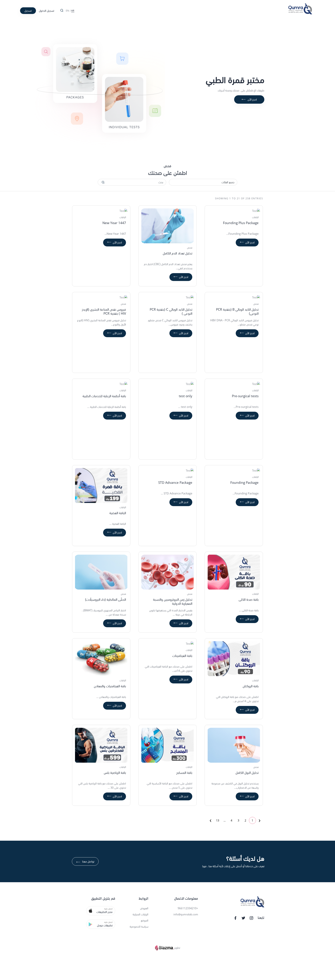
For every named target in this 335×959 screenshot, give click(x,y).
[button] (100, 910)
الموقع (144, 920)
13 (217, 820)
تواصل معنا (85, 862)
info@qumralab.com (185, 914)
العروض (144, 908)
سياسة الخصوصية (139, 926)
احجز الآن (249, 99)
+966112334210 (188, 908)
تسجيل (28, 11)
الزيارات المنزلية (140, 914)
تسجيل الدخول (46, 11)
